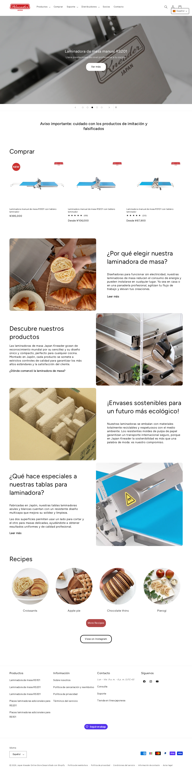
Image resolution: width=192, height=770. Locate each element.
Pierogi (161, 610)
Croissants (30, 610)
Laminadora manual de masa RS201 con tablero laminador (91, 210)
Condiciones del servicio (124, 765)
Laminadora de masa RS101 (24, 680)
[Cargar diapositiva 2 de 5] (87, 107)
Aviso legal (167, 765)
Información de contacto (149, 765)
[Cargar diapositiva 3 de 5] (92, 107)
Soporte (101, 693)
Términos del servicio (65, 701)
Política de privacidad (65, 694)
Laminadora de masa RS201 (25, 687)
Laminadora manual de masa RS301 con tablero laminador (33, 210)
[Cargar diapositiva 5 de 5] (101, 107)
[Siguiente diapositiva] (109, 107)
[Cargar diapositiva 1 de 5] (82, 107)
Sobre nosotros (62, 680)
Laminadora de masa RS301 (25, 694)
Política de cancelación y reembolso (73, 687)
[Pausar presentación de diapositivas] (116, 107)
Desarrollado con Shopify (53, 765)
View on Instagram (96, 639)
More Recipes (96, 623)
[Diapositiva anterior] (75, 107)
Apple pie (74, 610)
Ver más (96, 66)
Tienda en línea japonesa (111, 700)
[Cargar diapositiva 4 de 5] (97, 107)
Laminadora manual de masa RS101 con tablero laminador (149, 210)
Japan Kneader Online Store (29, 765)
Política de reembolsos (78, 765)
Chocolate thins (118, 610)
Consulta (102, 686)
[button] (43, 7)
